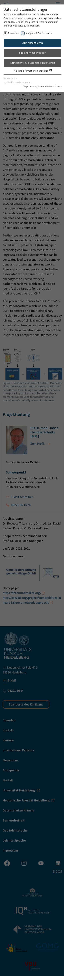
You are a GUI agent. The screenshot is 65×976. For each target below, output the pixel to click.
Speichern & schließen (32, 52)
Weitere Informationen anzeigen (31, 70)
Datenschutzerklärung (49, 86)
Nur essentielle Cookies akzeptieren (32, 62)
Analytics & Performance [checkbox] (38, 33)
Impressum (30, 86)
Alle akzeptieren (32, 43)
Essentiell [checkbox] (13, 33)
